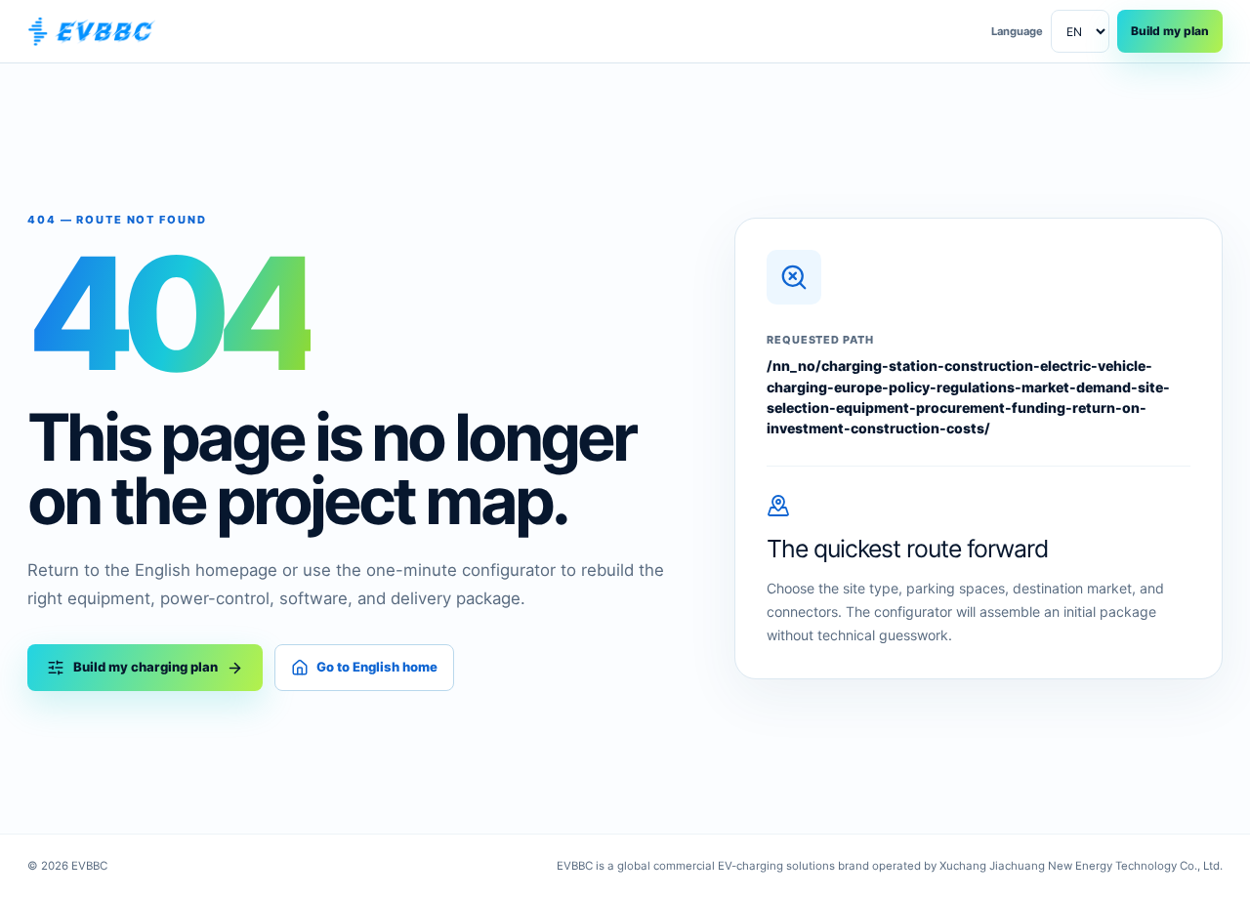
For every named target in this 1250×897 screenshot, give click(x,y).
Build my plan (1170, 30)
